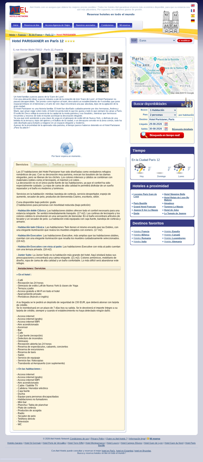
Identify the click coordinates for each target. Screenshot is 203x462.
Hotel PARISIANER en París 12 (38, 41)
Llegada (143, 124)
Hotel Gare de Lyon (153, 443)
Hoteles (141, 231)
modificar (185, 40)
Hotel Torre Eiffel (76, 443)
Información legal (137, 438)
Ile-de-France (35, 34)
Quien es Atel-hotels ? (116, 438)
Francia (22, 34)
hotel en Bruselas (142, 451)
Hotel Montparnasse (95, 443)
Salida (144, 129)
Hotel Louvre (113, 443)
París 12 (49, 34)
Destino (143, 119)
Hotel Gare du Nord (174, 443)
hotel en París (108, 451)
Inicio (12, 34)
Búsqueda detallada (182, 129)
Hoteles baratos (15, 443)
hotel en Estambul (124, 451)
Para (145, 114)
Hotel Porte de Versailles (54, 443)
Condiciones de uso (79, 438)
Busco (144, 110)
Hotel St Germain (32, 443)
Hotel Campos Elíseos (131, 443)
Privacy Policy (97, 438)
